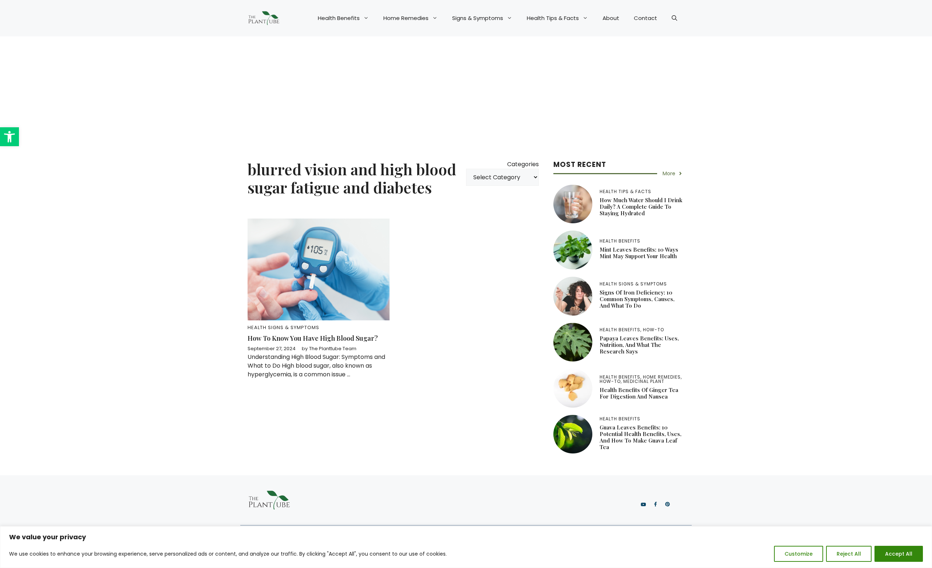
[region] (466, 547)
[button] (9, 136)
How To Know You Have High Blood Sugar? (313, 338)
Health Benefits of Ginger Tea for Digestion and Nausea (639, 393)
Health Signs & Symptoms (283, 327)
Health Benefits (339, 18)
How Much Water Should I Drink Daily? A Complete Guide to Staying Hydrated (641, 206)
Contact (645, 18)
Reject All (849, 553)
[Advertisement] (466, 91)
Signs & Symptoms (477, 18)
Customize (799, 553)
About (611, 18)
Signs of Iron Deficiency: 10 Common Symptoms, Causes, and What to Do (637, 299)
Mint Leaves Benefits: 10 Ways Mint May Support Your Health (639, 253)
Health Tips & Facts (553, 18)
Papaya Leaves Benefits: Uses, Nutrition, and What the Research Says (639, 345)
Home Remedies (406, 18)
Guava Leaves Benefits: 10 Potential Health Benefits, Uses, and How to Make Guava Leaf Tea (641, 437)
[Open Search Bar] (674, 18)
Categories (523, 164)
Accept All (898, 553)
